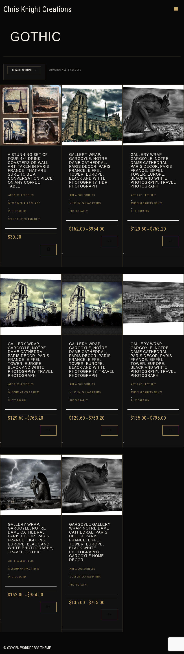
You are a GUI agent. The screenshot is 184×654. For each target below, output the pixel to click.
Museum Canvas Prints (85, 203)
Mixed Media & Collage (24, 203)
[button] (49, 249)
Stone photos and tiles (24, 219)
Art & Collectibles (21, 195)
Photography (17, 211)
